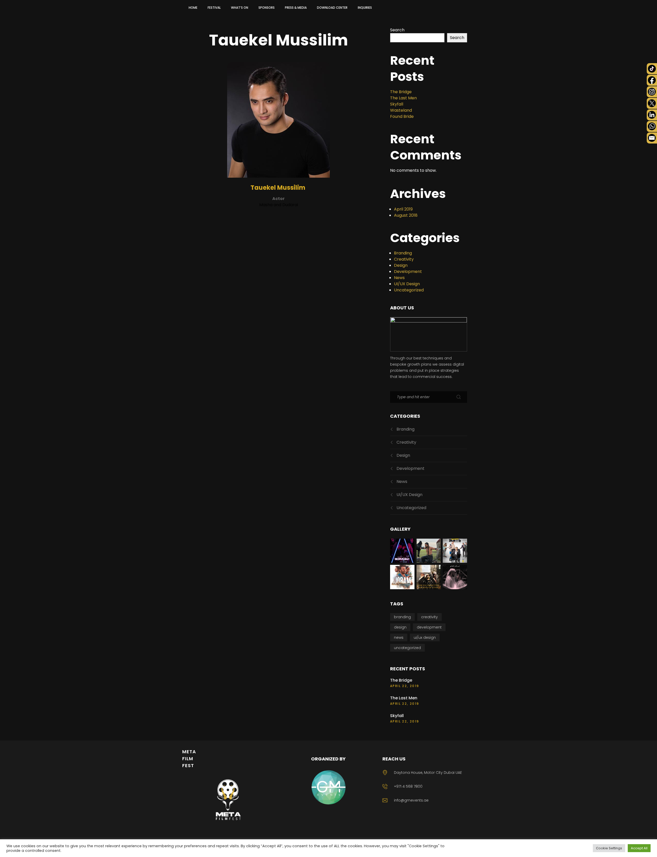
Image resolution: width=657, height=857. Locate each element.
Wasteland (401, 110)
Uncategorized (409, 290)
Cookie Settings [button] (609, 848)
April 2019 (403, 209)
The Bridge (401, 92)
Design (401, 265)
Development (408, 271)
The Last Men (403, 98)
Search (397, 30)
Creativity (404, 259)
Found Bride (402, 116)
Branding (403, 253)
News (399, 278)
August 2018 (406, 215)
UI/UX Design (407, 284)
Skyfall (396, 104)
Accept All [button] (639, 848)
